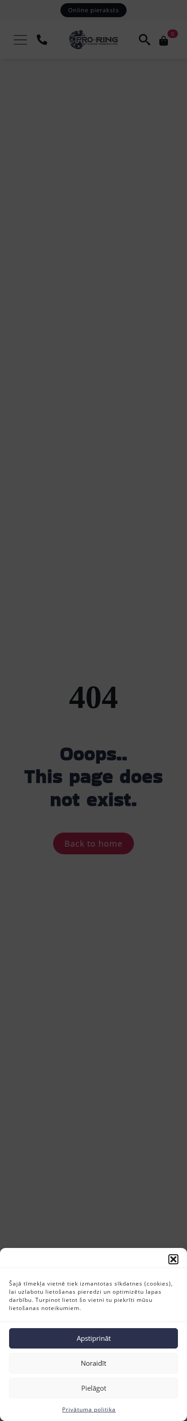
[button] (173, 1259)
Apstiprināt (94, 1338)
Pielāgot (93, 1387)
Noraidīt (93, 1363)
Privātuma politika (89, 1409)
